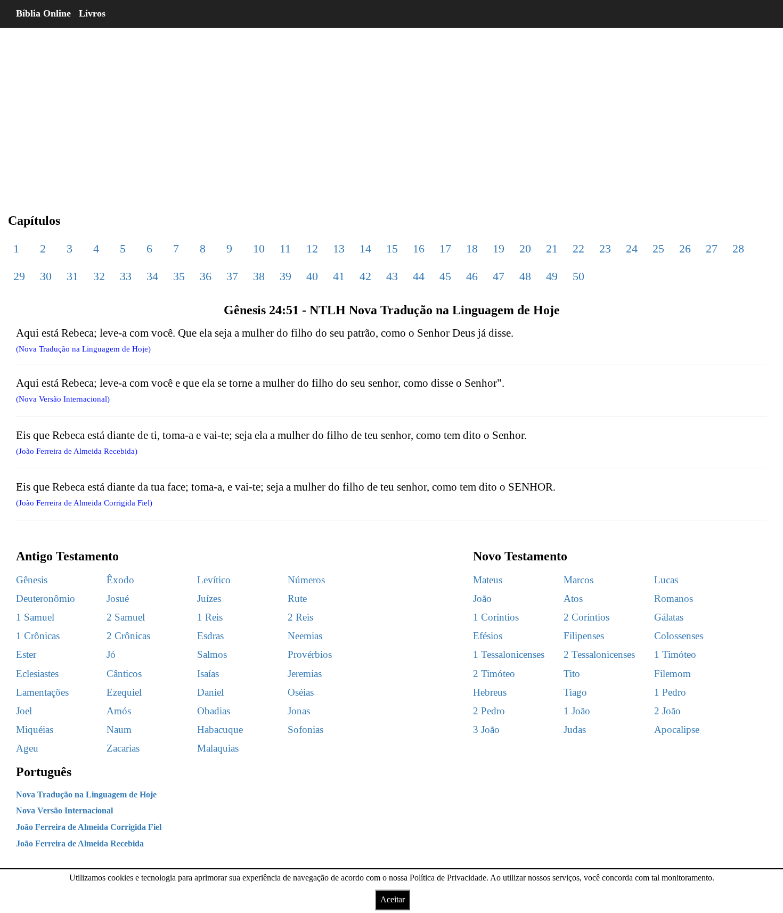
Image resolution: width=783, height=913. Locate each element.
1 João (577, 710)
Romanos (673, 598)
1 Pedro (670, 692)
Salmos (212, 654)
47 (498, 276)
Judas (575, 729)
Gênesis (31, 579)
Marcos (578, 579)
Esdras (210, 635)
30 (46, 276)
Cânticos (124, 673)
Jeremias (305, 673)
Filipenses (584, 635)
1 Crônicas (38, 635)
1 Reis (210, 617)
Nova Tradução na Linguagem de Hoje (86, 794)
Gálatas (668, 617)
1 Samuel (35, 617)
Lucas (666, 579)
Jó (111, 654)
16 (419, 248)
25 (658, 248)
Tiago (575, 692)
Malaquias (218, 748)
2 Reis (300, 617)
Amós (119, 710)
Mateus (487, 579)
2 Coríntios (586, 617)
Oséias (301, 692)
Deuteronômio (45, 598)
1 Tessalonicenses (508, 654)
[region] (391, 112)
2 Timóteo (494, 673)
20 (525, 248)
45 (445, 276)
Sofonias (305, 729)
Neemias (305, 635)
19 (498, 248)
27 (711, 248)
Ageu (27, 748)
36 (205, 276)
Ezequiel (124, 692)
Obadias (213, 710)
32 (99, 276)
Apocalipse (676, 729)
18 (472, 248)
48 (525, 276)
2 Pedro (489, 710)
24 (632, 248)
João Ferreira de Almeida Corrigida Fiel (88, 827)
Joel (24, 710)
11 (285, 248)
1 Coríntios (496, 617)
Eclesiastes (37, 673)
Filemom (672, 673)
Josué (118, 598)
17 (445, 248)
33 (126, 276)
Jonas (299, 710)
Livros (92, 13)
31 (72, 276)
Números (306, 579)
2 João (667, 710)
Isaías (208, 673)
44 (419, 276)
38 (259, 276)
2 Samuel (126, 617)
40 (312, 276)
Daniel (210, 692)
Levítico (214, 579)
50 (578, 276)
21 (552, 248)
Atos (573, 598)
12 (312, 248)
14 (365, 248)
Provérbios (310, 654)
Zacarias (123, 748)
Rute (297, 598)
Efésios (487, 635)
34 (152, 276)
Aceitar (392, 899)
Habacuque (220, 729)
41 (339, 276)
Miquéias (34, 729)
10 (259, 248)
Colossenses (678, 635)
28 (738, 248)
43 (392, 276)
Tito (572, 673)
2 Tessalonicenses (599, 654)
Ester (26, 654)
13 (339, 248)
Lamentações (42, 692)
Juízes (209, 598)
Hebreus (490, 692)
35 (179, 276)
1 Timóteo (675, 654)
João (482, 598)
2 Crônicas (128, 635)
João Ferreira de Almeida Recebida (80, 843)
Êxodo (120, 579)
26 (685, 248)
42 (365, 276)
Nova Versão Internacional (64, 810)
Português (43, 772)
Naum (119, 729)
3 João (486, 729)
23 (605, 248)
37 (232, 276)
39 (285, 276)
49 (552, 276)
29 (19, 276)
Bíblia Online (43, 13)
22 (578, 248)
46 (472, 276)
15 (392, 248)
